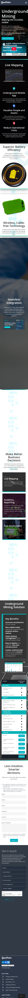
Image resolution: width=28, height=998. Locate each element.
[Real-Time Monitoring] (4, 990)
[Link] (6, 2)
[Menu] (26, 2)
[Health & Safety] (4, 979)
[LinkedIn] (3, 962)
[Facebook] (5, 962)
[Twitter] (8, 962)
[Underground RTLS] (4, 985)
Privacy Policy (4, 965)
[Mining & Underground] (4, 977)
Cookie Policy (11, 965)
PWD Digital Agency (6, 967)
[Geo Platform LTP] (4, 982)
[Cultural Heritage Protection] (4, 987)
